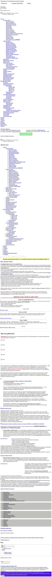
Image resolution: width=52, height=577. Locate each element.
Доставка (3, 120)
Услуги (2, 19)
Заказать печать (6, 20)
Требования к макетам (8, 494)
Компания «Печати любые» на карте (7, 327)
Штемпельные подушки (8, 107)
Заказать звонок (26, 134)
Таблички (5, 513)
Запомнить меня (7, 548)
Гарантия (5, 505)
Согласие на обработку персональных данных (14, 500)
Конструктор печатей (8, 78)
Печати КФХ (9, 28)
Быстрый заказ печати (11, 25)
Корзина (2, 126)
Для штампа (9, 96)
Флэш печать (9, 36)
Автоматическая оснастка (9, 94)
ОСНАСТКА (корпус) (35, 449)
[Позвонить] (4, 3)
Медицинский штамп (11, 45)
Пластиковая (9, 86)
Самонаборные (6, 106)
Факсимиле (6, 59)
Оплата (2, 118)
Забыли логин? (7, 552)
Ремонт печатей (7, 79)
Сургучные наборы (10, 67)
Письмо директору (7, 508)
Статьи (4, 522)
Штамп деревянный (10, 48)
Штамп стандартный (11, 44)
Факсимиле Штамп (10, 56)
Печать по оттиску (10, 31)
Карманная (8, 98)
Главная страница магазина (6, 318)
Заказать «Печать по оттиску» (7, 488)
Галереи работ (6, 493)
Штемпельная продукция (9, 516)
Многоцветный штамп (11, 47)
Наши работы (4, 124)
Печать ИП (8, 26)
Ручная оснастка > (7, 84)
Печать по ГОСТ (10, 21)
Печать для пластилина (8, 69)
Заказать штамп (6, 41)
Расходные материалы (8, 83)
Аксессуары (6, 115)
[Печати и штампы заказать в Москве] (5, 129)
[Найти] (29, 3)
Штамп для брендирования (12, 54)
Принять (3, 575)
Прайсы (2, 117)
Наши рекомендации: (6, 408)
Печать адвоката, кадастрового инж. (14, 33)
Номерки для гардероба (8, 73)
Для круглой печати (10, 95)
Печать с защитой (10, 22)
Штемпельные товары (6, 81)
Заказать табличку (7, 71)
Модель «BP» (12, 87)
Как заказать (6, 492)
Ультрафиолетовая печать (12, 34)
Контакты (3, 123)
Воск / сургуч (9, 65)
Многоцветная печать (11, 23)
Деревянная (8, 93)
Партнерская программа (8, 498)
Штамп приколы (10, 53)
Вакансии (5, 509)
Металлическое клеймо (8, 515)
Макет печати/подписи (8, 60)
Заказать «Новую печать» (6, 455)
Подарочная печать (7, 75)
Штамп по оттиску (10, 43)
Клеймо (5, 70)
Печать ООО (9, 27)
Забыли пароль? (8, 553)
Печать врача (6, 61)
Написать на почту (4, 310)
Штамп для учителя (10, 52)
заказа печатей (39, 435)
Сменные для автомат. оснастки (13, 110)
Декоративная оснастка (8, 112)
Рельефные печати (7, 105)
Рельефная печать (7, 76)
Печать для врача (10, 29)
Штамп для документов (11, 50)
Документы (6, 496)
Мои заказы (6, 497)
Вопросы (3, 122)
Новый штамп (9, 42)
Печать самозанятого (11, 32)
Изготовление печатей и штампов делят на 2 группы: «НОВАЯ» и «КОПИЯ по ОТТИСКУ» (22, 423)
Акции (2, 121)
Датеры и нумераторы (8, 99)
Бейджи (5, 72)
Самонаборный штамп (11, 49)
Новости (5, 521)
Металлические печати (8, 77)
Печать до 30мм (9, 37)
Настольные (9, 109)
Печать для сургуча (7, 62)
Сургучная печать (10, 64)
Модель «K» (11, 89)
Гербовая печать (9, 38)
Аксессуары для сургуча (11, 66)
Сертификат (6, 506)
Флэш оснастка (6, 101)
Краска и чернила (7, 100)
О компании (6, 503)
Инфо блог (5, 519)
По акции (5, 82)
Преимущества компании (9, 504)
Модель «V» (11, 90)
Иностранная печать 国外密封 (13, 39)
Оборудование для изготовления (10, 111)
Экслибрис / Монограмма (12, 58)
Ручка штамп (9, 55)
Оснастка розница (7, 116)
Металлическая (9, 92)
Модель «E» (11, 88)
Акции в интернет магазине (9, 499)
